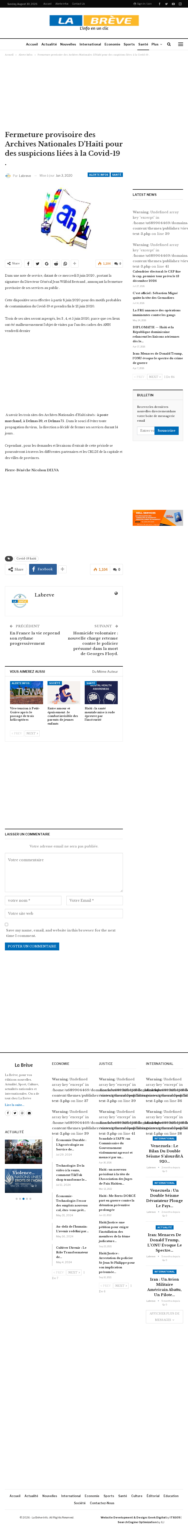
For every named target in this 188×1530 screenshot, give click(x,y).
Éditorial (153, 1496)
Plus (155, 44)
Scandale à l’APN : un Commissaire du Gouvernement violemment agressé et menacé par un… (115, 1148)
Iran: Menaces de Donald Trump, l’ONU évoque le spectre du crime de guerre (158, 358)
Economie (112, 44)
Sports (129, 44)
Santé (143, 44)
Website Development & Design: (124, 1517)
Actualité (49, 44)
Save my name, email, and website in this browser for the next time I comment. (61, 933)
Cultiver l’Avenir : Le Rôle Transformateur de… (72, 1252)
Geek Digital (156, 1517)
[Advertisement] (94, 93)
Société (54, 683)
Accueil (47, 3)
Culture (136, 1496)
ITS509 (175, 1517)
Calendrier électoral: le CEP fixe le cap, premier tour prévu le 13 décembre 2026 (157, 276)
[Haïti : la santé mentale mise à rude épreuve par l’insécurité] (101, 692)
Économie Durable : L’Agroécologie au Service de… (71, 1144)
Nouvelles (68, 44)
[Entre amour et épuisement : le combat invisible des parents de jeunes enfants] (64, 692)
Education (171, 1496)
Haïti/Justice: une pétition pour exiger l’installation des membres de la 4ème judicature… (114, 1232)
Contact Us (78, 3)
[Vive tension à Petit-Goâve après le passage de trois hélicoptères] (26, 692)
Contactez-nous (102, 1503)
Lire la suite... (14, 1105)
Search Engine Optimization (137, 1522)
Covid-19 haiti (26, 558)
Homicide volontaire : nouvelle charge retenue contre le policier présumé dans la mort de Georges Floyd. (93, 643)
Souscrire (167, 431)
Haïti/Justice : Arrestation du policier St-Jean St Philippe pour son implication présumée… (117, 1263)
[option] (23, 1169)
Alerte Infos (61, 3)
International (90, 44)
